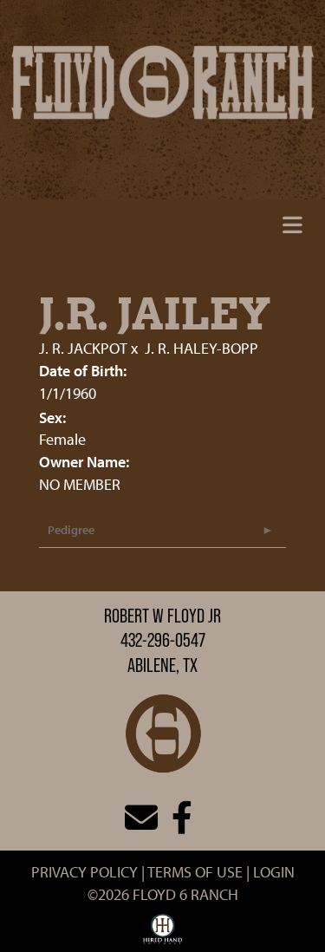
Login (274, 872)
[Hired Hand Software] (162, 933)
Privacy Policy (84, 872)
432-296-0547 (162, 640)
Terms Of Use (195, 872)
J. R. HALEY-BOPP (201, 348)
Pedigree (71, 530)
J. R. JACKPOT (83, 348)
